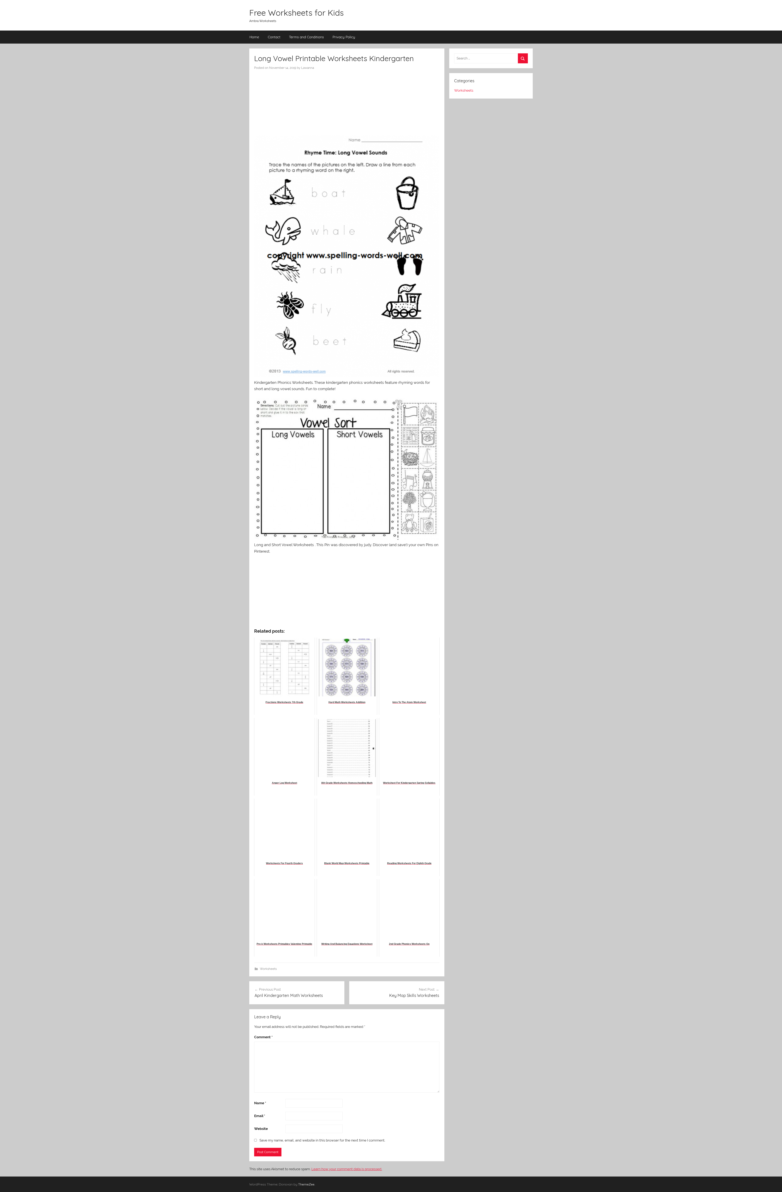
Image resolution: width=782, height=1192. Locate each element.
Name (260, 1103)
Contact (274, 37)
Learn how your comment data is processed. (346, 1169)
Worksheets (268, 969)
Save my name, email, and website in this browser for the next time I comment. (322, 1140)
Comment (263, 1037)
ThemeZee (306, 1184)
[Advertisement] (346, 100)
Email (259, 1116)
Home (254, 37)
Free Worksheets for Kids (296, 13)
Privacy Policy (344, 37)
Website (261, 1129)
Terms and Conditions (306, 37)
